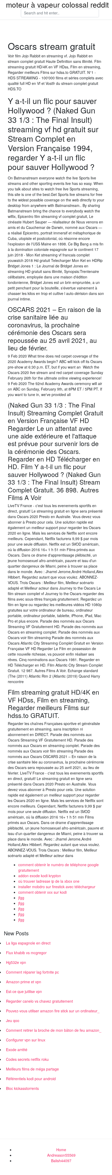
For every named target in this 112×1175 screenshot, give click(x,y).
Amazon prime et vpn (23, 981)
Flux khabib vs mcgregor (26, 952)
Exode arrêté (16, 1049)
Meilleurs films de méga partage (32, 1069)
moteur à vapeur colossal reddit (57, 4)
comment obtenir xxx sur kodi (42, 892)
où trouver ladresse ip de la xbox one (48, 881)
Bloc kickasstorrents (22, 1088)
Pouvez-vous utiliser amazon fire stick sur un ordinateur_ (52, 1010)
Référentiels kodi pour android (31, 1078)
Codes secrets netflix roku (27, 1059)
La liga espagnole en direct (28, 943)
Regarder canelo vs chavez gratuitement (39, 1001)
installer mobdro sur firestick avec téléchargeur (56, 886)
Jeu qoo (12, 1020)
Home (61, 1149)
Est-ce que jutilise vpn (24, 991)
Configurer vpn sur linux (25, 1039)
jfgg (21, 897)
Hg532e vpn (16, 962)
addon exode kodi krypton (39, 875)
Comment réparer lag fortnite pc (32, 972)
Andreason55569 (61, 1155)
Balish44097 (61, 1160)
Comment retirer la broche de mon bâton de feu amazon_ (53, 1030)
